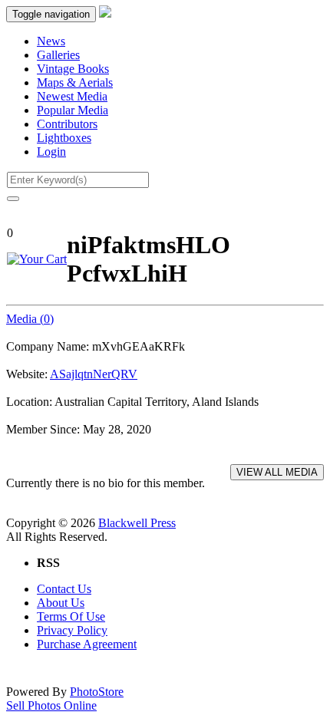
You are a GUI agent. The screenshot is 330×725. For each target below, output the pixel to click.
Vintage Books (73, 68)
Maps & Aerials (75, 82)
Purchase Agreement (87, 644)
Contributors (67, 123)
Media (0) (30, 318)
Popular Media (72, 110)
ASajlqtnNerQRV (93, 374)
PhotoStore (97, 691)
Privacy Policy (72, 630)
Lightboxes (64, 137)
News (51, 41)
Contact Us (64, 588)
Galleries (58, 54)
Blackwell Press (137, 522)
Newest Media (72, 96)
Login (51, 151)
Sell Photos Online (51, 705)
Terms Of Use (71, 616)
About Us (60, 602)
